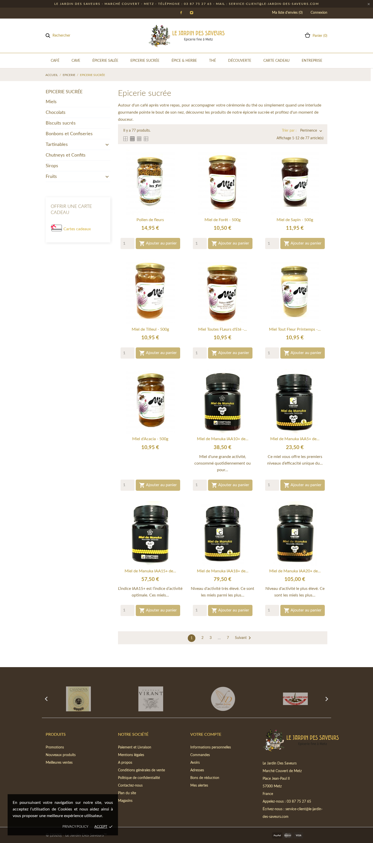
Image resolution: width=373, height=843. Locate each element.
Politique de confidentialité (139, 778)
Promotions (55, 747)
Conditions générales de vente (141, 770)
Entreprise (312, 61)
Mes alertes (199, 785)
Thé (212, 61)
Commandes (200, 755)
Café (55, 61)
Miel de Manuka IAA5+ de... (294, 439)
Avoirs (195, 762)
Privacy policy (75, 827)
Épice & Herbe (184, 61)
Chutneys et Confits (66, 155)
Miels (51, 102)
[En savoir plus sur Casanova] (78, 698)
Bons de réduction (204, 778)
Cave (76, 61)
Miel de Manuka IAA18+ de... (222, 571)
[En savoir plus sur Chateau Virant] (150, 698)
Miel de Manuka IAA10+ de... (222, 439)
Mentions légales (131, 755)
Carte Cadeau (276, 61)
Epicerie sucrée (64, 92)
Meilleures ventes (59, 762)
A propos (125, 762)
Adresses (197, 770)
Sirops (52, 166)
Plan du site (127, 793)
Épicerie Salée (105, 61)
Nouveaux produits (61, 755)
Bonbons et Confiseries (69, 134)
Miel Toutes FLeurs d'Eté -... (222, 329)
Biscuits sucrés (61, 123)
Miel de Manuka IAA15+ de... (150, 571)
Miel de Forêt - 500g (223, 220)
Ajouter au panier (158, 243)
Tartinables (57, 144)
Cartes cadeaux (77, 229)
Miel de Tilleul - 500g (150, 329)
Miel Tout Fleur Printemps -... (295, 329)
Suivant (244, 638)
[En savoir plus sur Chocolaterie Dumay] (223, 698)
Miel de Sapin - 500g (295, 220)
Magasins (125, 801)
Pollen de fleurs (150, 220)
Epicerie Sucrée (144, 61)
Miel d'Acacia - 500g (150, 439)
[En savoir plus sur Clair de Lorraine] (295, 698)
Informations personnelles (210, 747)
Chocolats (55, 112)
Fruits (51, 176)
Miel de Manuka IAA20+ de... (295, 571)
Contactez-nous (130, 785)
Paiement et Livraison (134, 747)
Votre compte (205, 734)
